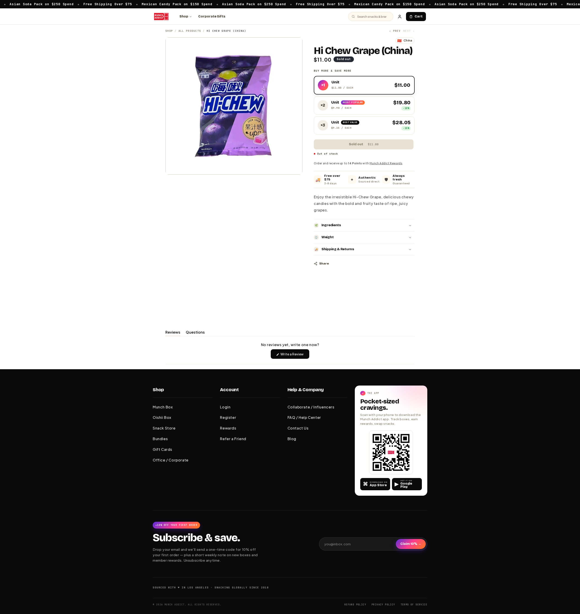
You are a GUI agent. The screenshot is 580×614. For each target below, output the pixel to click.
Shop (183, 16)
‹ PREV (395, 30)
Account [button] (229, 389)
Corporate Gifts (211, 16)
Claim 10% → (410, 544)
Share (324, 263)
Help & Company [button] (306, 389)
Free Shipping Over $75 (86, 4)
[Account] (399, 16)
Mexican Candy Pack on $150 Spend (156, 4)
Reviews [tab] (172, 333)
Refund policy (355, 604)
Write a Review (294, 355)
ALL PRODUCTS (190, 30)
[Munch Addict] (161, 16)
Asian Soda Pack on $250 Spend (233, 4)
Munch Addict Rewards (386, 163)
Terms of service (414, 604)
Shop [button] (158, 389)
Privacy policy (383, 604)
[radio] (364, 85)
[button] (364, 225)
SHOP (169, 30)
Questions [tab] (195, 333)
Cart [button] (419, 16)
